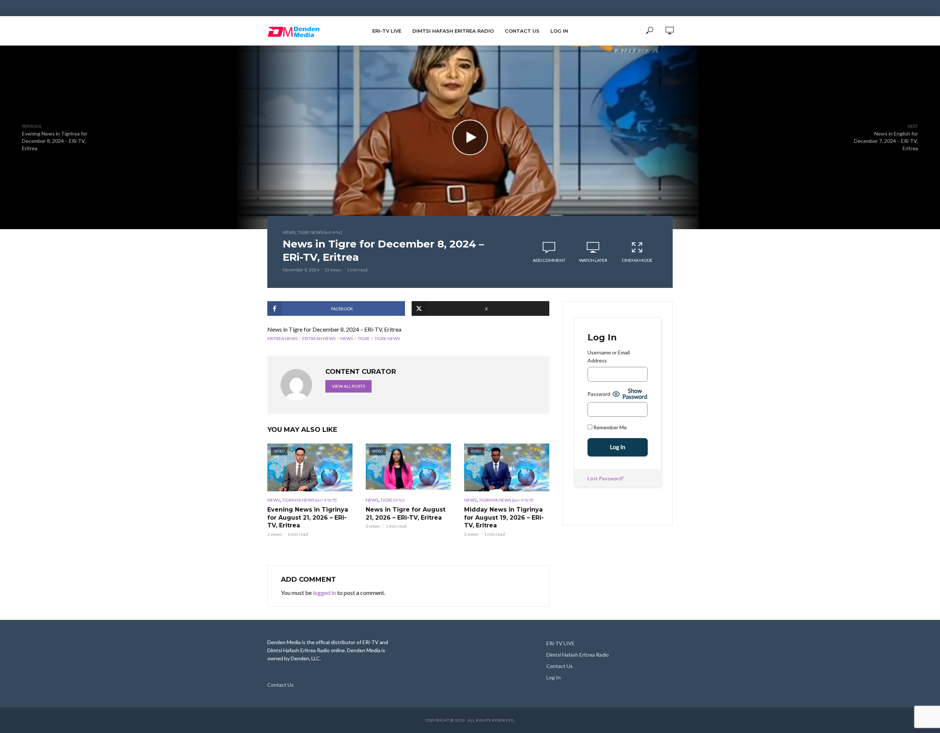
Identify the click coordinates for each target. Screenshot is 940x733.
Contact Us (522, 31)
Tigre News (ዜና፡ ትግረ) (319, 232)
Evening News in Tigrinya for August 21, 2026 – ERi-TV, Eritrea (307, 517)
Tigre (364, 338)
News (289, 232)
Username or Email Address (609, 356)
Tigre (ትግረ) (392, 500)
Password (599, 394)
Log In (559, 31)
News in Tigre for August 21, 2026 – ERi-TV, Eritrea (405, 513)
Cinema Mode (637, 260)
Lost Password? (606, 478)
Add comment (549, 260)
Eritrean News (319, 338)
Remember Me (609, 427)
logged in (324, 592)
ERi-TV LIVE (386, 31)
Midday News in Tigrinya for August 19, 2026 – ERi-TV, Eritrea (504, 517)
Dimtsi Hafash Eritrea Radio (453, 31)
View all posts (348, 386)
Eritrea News (282, 338)
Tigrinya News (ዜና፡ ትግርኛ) (309, 500)
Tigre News (387, 338)
